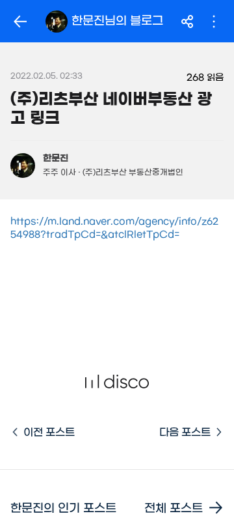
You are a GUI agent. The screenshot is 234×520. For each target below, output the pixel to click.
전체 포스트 (173, 508)
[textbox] (117, 247)
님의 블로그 (117, 21)
